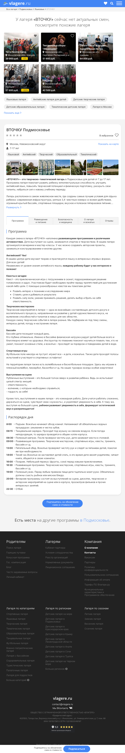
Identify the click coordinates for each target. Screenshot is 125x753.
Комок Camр (13, 80)
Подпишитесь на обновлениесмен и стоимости (62, 503)
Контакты (90, 552)
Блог (8, 567)
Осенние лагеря (93, 628)
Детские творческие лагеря (89, 99)
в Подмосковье (94, 520)
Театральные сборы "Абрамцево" (54, 47)
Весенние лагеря (93, 623)
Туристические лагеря (18, 665)
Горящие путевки (15, 552)
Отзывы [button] (109, 220)
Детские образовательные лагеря (25, 106)
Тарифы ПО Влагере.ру (97, 584)
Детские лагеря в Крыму (59, 634)
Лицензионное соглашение (60, 567)
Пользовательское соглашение (101, 574)
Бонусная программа (18, 557)
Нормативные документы (59, 562)
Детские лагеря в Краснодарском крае (57, 628)
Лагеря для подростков (19, 675)
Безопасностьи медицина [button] (65, 220)
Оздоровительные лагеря (20, 660)
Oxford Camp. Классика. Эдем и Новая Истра (93, 47)
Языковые (39, 9)
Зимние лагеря (92, 618)
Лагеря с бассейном (17, 655)
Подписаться (77, 748)
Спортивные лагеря (17, 614)
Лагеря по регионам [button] (58, 608)
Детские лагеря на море (58, 614)
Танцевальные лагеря (18, 638)
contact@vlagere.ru (62, 704)
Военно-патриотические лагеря (19, 649)
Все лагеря (11, 9)
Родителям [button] (15, 541)
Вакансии (89, 557)
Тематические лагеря (18, 628)
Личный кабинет (15, 577)
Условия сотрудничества (59, 552)
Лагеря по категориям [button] (20, 608)
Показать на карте (108, 144)
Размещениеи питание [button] (41, 220)
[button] (118, 3)
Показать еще (11, 112)
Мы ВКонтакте (61, 708)
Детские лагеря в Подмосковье (55, 620)
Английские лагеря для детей (49, 99)
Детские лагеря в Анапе (58, 646)
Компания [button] (93, 541)
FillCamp (47, 80)
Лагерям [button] (52, 541)
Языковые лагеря (16, 99)
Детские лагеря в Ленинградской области (58, 640)
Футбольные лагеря (17, 643)
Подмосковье (25, 9)
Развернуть (12, 207)
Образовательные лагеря (20, 633)
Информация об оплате (97, 579)
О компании (91, 547)
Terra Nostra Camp (16, 52)
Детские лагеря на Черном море (60, 662)
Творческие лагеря (16, 623)
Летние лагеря (92, 614)
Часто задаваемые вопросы (21, 572)
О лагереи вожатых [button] (89, 220)
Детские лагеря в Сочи (58, 651)
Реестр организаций (56, 557)
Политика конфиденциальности (96, 568)
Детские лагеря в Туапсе (59, 656)
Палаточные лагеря (17, 670)
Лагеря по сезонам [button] (96, 608)
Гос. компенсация (16, 562)
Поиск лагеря (13, 547)
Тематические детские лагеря (68, 106)
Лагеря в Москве (102, 106)
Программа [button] (18, 220)
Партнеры (89, 562)
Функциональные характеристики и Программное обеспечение (99, 592)
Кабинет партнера (55, 547)
